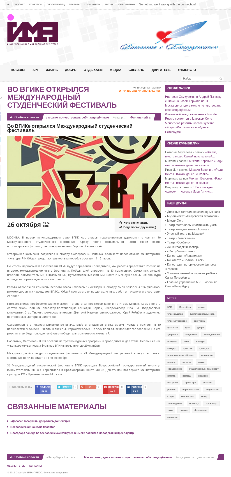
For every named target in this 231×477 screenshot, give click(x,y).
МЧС (169, 307)
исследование (212, 334)
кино (186, 341)
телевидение (174, 403)
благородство (175, 314)
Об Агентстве (16, 466)
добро (200, 327)
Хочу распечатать (136, 222)
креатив (187, 348)
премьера (190, 382)
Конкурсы (35, 4)
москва (171, 362)
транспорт (211, 403)
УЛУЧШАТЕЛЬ (92, 4)
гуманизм (172, 327)
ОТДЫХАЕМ (93, 69)
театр (204, 396)
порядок (203, 376)
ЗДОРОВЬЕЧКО (126, 4)
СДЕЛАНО (136, 69)
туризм (183, 410)
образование (174, 369)
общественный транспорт (204, 369)
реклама (207, 382)
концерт (171, 348)
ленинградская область (180, 355)
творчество (187, 396)
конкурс (200, 341)
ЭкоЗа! (108, 4)
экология (172, 417)
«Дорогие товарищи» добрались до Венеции (40, 421)
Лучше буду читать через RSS (142, 91)
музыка (186, 362)
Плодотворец (56, 4)
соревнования (190, 389)
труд (170, 410)
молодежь (207, 355)
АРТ (35, 69)
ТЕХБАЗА (74, 4)
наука (201, 362)
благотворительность (202, 314)
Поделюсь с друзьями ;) (139, 227)
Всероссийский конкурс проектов (32, 427)
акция (201, 307)
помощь (186, 376)
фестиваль (200, 410)
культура (204, 348)
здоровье (172, 334)
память (171, 376)
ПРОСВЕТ (19, 4)
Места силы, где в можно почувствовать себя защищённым (60, 117)
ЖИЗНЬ (52, 69)
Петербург (185, 307)
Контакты (35, 466)
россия (171, 389)
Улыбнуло (187, 69)
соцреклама (212, 389)
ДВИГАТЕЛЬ (161, 69)
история (172, 341)
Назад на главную (149, 87)
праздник (172, 382)
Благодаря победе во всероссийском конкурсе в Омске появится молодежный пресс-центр (72, 433)
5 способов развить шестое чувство (189, 123)
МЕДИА (115, 69)
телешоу (194, 403)
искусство (191, 334)
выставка (199, 321)
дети (187, 327)
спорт (170, 396)
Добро (70, 69)
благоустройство (177, 321)
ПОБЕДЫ (18, 69)
